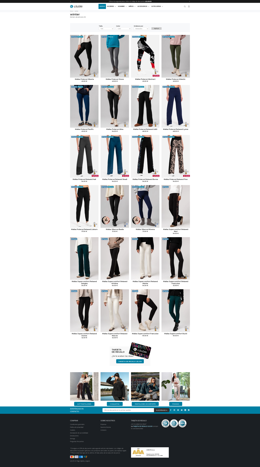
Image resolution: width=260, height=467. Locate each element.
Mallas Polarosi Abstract (145, 79)
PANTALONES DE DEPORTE (145, 404)
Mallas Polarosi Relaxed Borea (145, 179)
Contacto (103, 430)
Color (118, 26)
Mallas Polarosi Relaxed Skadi (114, 179)
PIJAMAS (175, 404)
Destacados (138, 29)
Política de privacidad (76, 427)
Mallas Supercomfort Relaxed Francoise (175, 282)
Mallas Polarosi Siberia (84, 79)
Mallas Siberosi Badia (115, 229)
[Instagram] (174, 410)
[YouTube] (181, 410)
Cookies (72, 430)
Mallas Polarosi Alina (114, 129)
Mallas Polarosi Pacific (84, 129)
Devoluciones (74, 436)
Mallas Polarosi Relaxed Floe (176, 179)
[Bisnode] (150, 452)
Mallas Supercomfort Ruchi (175, 334)
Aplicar (156, 28)
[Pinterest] (178, 410)
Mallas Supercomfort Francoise (145, 334)
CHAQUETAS (115, 404)
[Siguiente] (189, 1)
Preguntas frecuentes (77, 441)
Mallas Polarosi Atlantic (175, 79)
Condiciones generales (77, 424)
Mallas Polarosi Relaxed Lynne (175, 129)
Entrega (72, 439)
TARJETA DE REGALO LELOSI (130, 361)
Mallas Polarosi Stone (115, 79)
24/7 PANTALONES (84, 404)
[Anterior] (70, 1)
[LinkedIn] (185, 410)
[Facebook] (170, 410)
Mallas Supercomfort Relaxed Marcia (114, 335)
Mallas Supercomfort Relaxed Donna (84, 335)
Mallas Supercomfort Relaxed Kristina (114, 282)
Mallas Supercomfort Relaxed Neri (175, 230)
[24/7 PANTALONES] (84, 386)
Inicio (71, 11)
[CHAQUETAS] (115, 386)
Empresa (103, 424)
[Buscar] (185, 6)
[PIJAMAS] (175, 386)
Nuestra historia (106, 427)
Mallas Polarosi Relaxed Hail (84, 179)
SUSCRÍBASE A (161, 410)
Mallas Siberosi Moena (145, 229)
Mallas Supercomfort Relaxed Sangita (84, 282)
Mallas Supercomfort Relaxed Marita (145, 282)
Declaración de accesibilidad (79, 433)
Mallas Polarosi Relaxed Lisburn (84, 229)
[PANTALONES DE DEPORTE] (145, 386)
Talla (100, 26)
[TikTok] (188, 410)
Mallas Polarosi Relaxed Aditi (145, 129)
